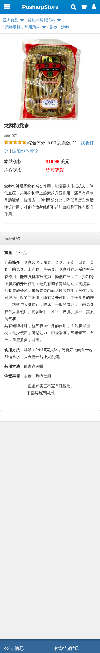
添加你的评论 (25, 151)
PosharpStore (40, 7)
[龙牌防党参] (50, 80)
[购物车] (84, 7)
